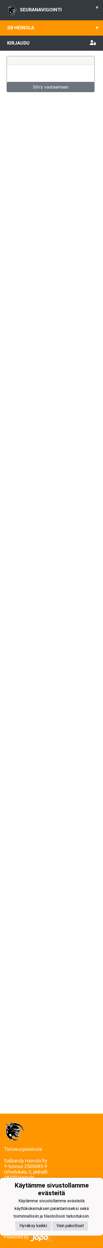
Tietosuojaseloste (23, 1149)
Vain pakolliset (70, 1225)
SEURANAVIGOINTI (59, 8)
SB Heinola (52, 27)
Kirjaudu (18, 43)
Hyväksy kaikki (33, 1225)
